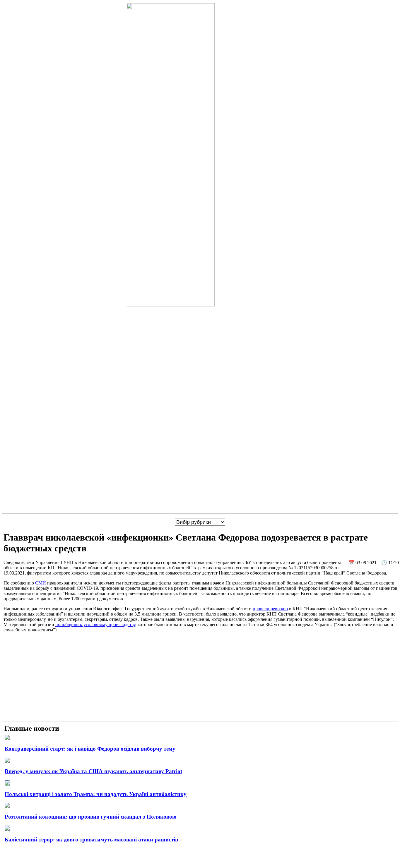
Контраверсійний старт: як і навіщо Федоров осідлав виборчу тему (90, 749)
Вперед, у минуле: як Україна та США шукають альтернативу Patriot (93, 771)
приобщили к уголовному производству (95, 624)
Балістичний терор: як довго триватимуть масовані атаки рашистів (91, 839)
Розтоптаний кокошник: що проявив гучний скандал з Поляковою (91, 817)
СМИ (40, 582)
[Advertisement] (200, 678)
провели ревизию (270, 608)
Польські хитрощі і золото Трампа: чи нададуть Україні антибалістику (96, 794)
